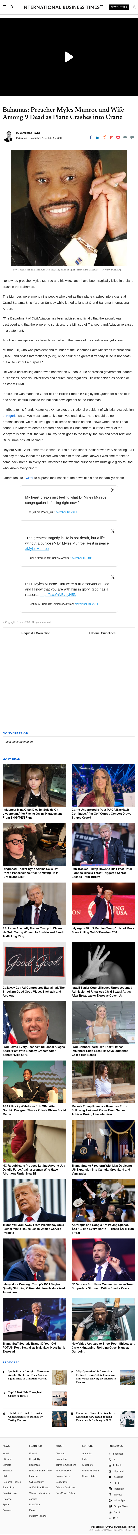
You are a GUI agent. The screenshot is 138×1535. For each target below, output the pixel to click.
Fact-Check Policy (65, 1493)
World (6, 1453)
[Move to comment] (132, 137)
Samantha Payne (30, 132)
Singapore (87, 1465)
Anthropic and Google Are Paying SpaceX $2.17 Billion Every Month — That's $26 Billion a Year (103, 1228)
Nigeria (11, 416)
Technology (9, 1487)
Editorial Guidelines (102, 633)
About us (60, 1453)
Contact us (61, 1459)
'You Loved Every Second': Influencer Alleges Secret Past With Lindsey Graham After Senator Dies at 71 (34, 1050)
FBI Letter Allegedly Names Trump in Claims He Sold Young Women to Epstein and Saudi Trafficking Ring (33, 932)
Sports (6, 1504)
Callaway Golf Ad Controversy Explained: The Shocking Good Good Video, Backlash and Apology (34, 991)
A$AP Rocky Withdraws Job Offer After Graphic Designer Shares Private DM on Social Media (34, 1110)
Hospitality (34, 1459)
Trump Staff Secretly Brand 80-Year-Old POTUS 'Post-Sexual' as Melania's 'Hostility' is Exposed (34, 1347)
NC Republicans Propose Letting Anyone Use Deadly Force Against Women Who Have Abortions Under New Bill (34, 1169)
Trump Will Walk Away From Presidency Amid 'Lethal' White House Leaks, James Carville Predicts (33, 1228)
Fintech (33, 1510)
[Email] (125, 137)
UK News (7, 1459)
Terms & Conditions (66, 1465)
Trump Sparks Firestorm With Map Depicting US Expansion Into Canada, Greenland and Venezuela (102, 1169)
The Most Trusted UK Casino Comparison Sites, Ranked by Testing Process (25, 1417)
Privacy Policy (63, 1470)
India (84, 1459)
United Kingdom (90, 1470)
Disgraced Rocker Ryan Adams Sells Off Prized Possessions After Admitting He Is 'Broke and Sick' (30, 872)
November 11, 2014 (81, 557)
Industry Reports (38, 1516)
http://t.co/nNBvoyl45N (58, 595)
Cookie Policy (63, 1476)
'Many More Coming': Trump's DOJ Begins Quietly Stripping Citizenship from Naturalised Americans (34, 1288)
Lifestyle (7, 1499)
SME (5, 1476)
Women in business (39, 1493)
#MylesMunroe (37, 549)
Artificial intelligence (39, 1487)
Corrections (62, 1482)
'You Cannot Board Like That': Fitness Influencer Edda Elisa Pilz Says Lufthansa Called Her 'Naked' (100, 1050)
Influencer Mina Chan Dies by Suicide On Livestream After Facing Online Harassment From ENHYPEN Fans (32, 813)
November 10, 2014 (65, 511)
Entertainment (10, 1493)
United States (89, 1476)
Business (7, 1470)
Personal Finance (12, 1482)
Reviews (7, 1510)
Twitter (28, 478)
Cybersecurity (36, 1482)
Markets (7, 1465)
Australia (86, 1453)
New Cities (34, 1504)
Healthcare (34, 1465)
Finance (33, 1476)
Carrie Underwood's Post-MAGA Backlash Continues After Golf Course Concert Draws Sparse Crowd (101, 813)
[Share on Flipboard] (111, 137)
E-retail (33, 1453)
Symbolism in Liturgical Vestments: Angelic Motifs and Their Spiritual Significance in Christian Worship (29, 1375)
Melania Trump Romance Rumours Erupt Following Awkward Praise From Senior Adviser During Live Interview (99, 1110)
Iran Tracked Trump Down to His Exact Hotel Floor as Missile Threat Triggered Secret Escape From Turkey (102, 872)
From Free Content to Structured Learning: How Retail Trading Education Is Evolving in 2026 (95, 1417)
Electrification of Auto (40, 1470)
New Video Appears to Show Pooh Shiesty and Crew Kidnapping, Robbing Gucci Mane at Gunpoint (103, 1347)
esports (33, 1499)
